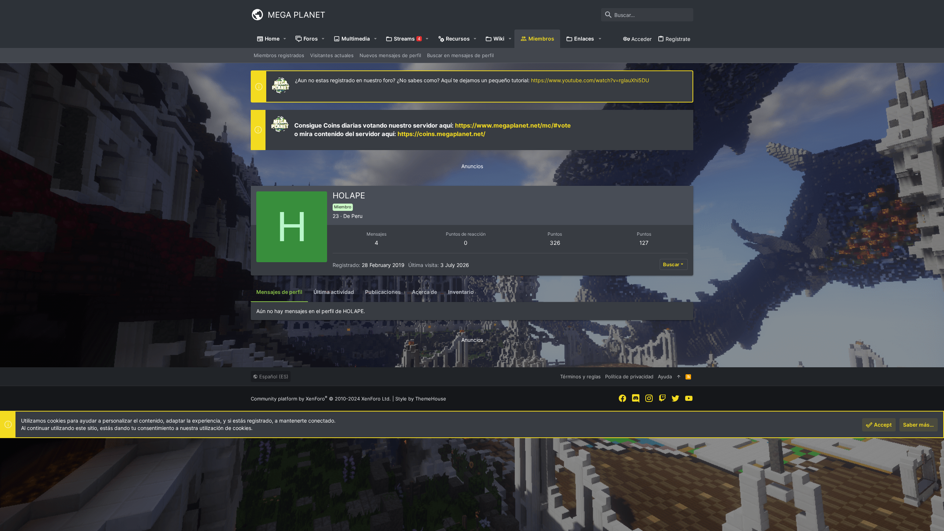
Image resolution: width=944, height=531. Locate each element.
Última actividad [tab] (333, 292)
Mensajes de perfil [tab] (279, 292)
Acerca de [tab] (424, 292)
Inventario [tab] (461, 292)
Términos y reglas (580, 376)
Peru (356, 216)
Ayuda (665, 376)
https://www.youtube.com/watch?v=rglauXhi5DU (590, 80)
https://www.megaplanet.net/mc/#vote (513, 125)
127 (644, 242)
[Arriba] (678, 376)
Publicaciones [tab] (383, 292)
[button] (284, 38)
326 (555, 242)
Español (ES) (273, 376)
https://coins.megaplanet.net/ (441, 134)
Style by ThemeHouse (420, 399)
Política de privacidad (629, 376)
